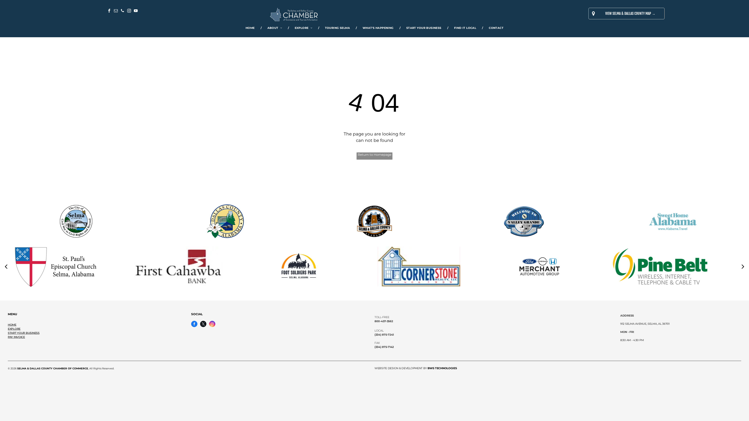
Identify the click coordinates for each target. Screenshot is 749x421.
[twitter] (203, 324)
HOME (12, 324)
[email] (116, 11)
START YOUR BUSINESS (24, 333)
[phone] (122, 11)
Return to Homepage (374, 155)
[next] (742, 266)
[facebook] (109, 11)
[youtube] (136, 11)
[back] (6, 266)
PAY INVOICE (16, 337)
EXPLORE (14, 329)
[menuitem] (251, 28)
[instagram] (129, 11)
